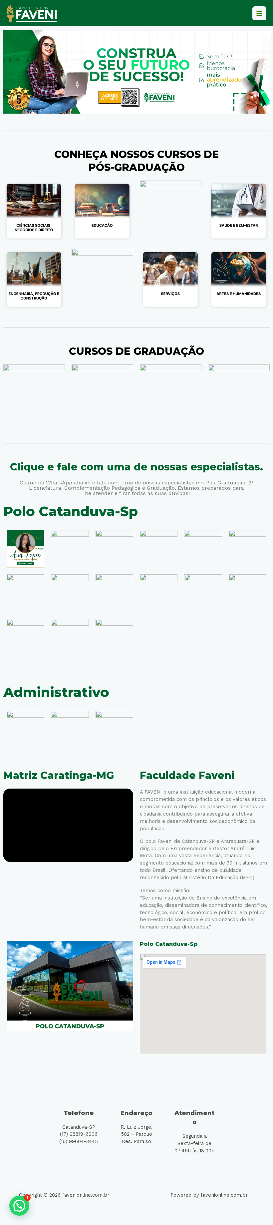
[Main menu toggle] (259, 13)
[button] (19, 1206)
